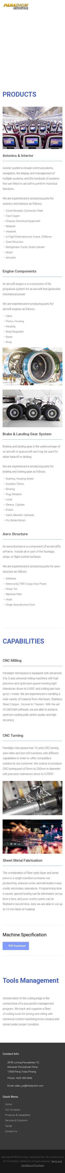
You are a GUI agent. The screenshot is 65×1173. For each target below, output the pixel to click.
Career (8, 1126)
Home (8, 1104)
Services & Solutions (16, 1120)
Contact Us (11, 1131)
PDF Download (16, 945)
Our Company (12, 1109)
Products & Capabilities (17, 1115)
